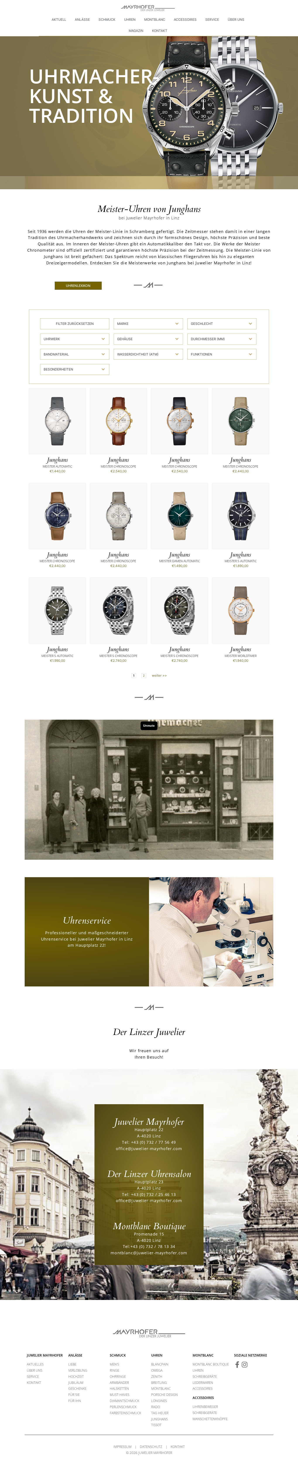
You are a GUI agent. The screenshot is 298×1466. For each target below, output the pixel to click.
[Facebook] (237, 1364)
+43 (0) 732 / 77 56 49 (153, 1142)
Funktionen (201, 354)
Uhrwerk (52, 339)
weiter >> (159, 675)
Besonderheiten (58, 369)
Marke (122, 324)
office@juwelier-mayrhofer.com (149, 1148)
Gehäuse (125, 339)
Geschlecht (202, 324)
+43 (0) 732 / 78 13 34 (152, 1246)
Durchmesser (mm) (208, 339)
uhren (157, 1355)
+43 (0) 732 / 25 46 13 (153, 1194)
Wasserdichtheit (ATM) (137, 354)
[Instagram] (244, 1364)
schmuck (118, 1355)
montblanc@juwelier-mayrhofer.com (149, 1252)
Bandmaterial (56, 354)
